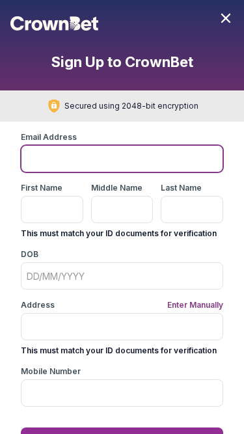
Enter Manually (195, 305)
